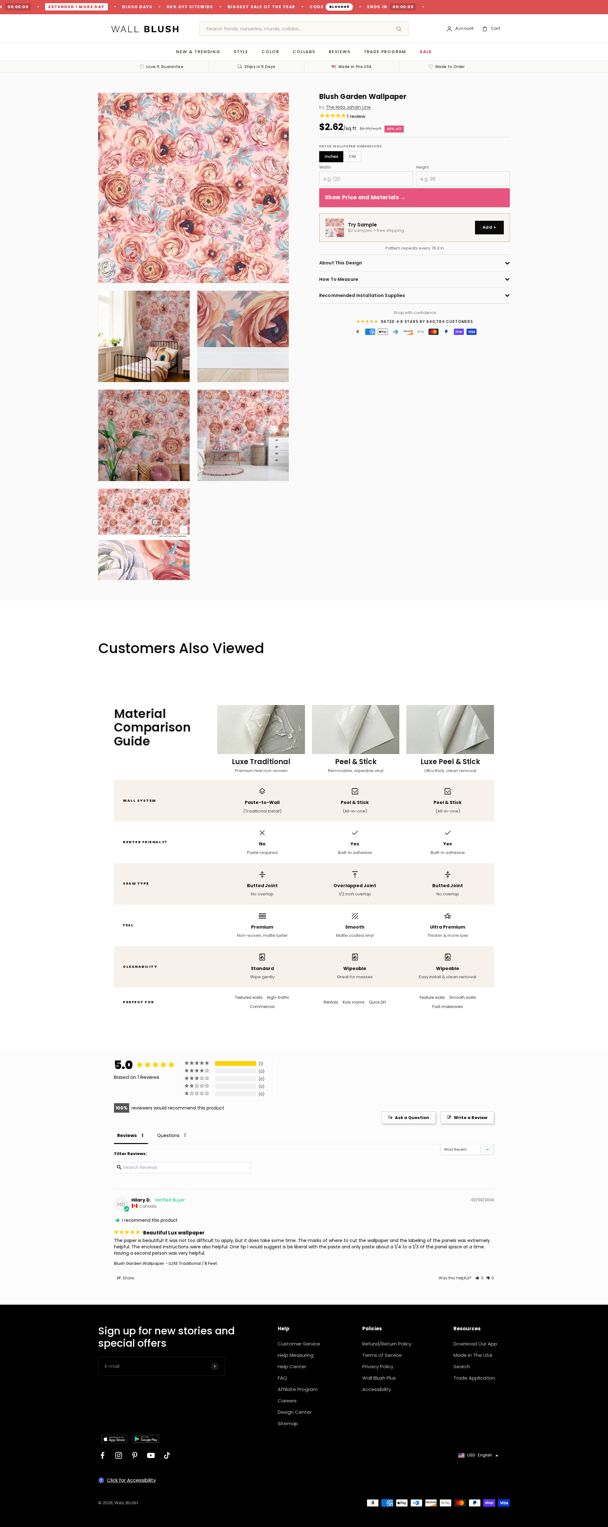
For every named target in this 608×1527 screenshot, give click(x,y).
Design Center (295, 1412)
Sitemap (288, 1423)
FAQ (282, 1378)
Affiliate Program (298, 1389)
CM (352, 156)
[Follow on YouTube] (151, 1455)
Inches (331, 156)
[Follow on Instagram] (118, 1455)
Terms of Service (382, 1355)
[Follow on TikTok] (167, 1455)
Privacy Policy (377, 1366)
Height (422, 167)
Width (325, 167)
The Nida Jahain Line (348, 107)
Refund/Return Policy (386, 1343)
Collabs (304, 52)
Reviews (340, 52)
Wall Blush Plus (379, 1378)
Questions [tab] (168, 1135)
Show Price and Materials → (365, 197)
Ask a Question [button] (412, 1118)
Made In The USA (472, 1355)
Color (270, 52)
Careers (287, 1400)
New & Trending (198, 52)
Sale (426, 52)
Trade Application (474, 1378)
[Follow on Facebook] (102, 1455)
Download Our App (475, 1343)
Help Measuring (296, 1355)
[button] (479, 1278)
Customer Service (299, 1343)
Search (461, 1366)
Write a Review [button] (470, 1118)
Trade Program (385, 52)
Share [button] (128, 1278)
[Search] (399, 29)
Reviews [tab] (127, 1135)
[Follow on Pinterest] (134, 1455)
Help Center (292, 1366)
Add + (489, 228)
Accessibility (376, 1389)
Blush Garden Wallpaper (139, 1263)
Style (241, 52)
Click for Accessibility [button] (131, 1480)
